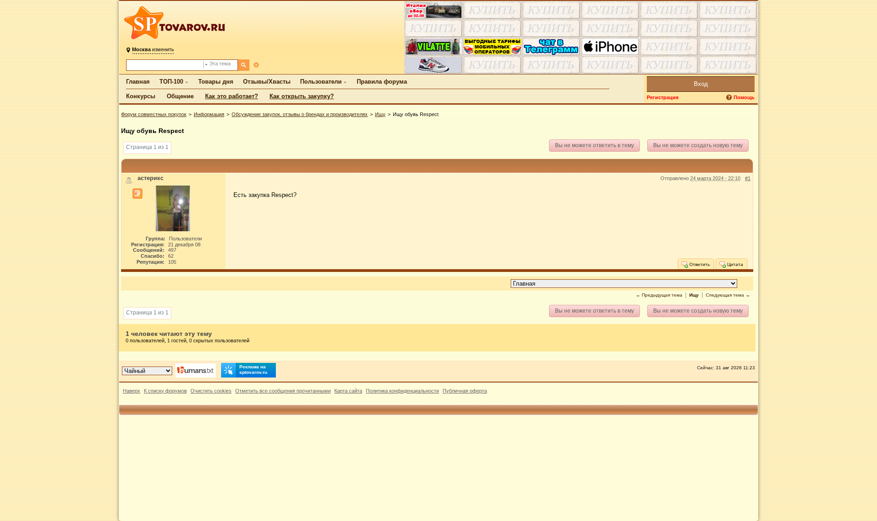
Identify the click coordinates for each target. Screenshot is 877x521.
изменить (153, 49)
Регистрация (662, 97)
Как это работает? (231, 96)
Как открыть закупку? (301, 96)
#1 (747, 178)
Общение (180, 96)
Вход (701, 83)
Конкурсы (140, 96)
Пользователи (321, 81)
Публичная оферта (465, 390)
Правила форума (382, 81)
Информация (209, 114)
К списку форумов (165, 390)
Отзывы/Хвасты (267, 81)
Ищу (380, 114)
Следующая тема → (728, 295)
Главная (138, 81)
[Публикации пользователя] (137, 193)
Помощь (744, 97)
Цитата (734, 264)
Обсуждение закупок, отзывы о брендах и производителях (300, 114)
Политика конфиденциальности (402, 390)
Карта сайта (348, 390)
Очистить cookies (211, 390)
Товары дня (215, 81)
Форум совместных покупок (153, 114)
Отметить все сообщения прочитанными (283, 390)
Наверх (131, 390)
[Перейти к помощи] (730, 97)
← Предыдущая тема (659, 295)
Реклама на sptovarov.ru (253, 369)
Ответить (699, 264)
